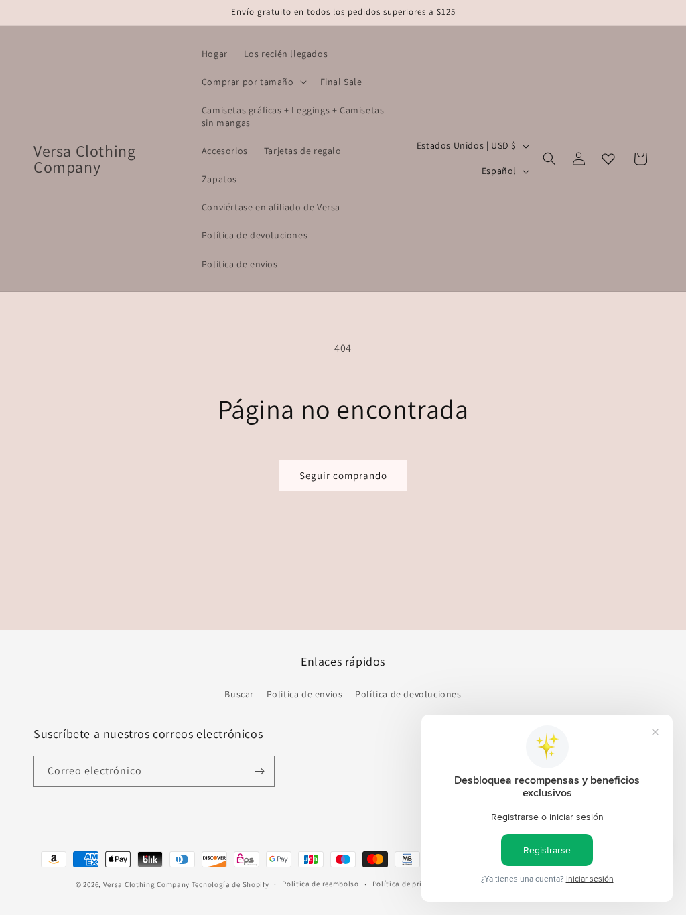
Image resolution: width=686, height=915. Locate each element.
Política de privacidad (411, 883)
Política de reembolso (320, 883)
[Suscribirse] (259, 771)
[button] (253, 82)
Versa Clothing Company (146, 884)
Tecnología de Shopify (230, 884)
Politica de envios (305, 694)
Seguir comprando (343, 475)
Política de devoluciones (408, 694)
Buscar (239, 694)
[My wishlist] (608, 158)
